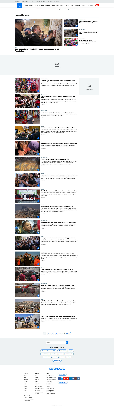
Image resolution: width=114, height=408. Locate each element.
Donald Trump (65, 9)
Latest (26, 5)
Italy (69, 357)
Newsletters (62, 382)
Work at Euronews (50, 388)
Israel (16, 47)
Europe (31, 5)
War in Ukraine (54, 9)
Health (71, 5)
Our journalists (27, 395)
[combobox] (61, 2)
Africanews (37, 390)
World (35, 5)
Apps (36, 384)
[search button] (55, 2)
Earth (67, 5)
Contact (48, 386)
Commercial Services (51, 377)
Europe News (44, 110)
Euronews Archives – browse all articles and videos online (29, 399)
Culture (62, 5)
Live (97, 5)
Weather (37, 379)
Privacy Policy (50, 383)
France (62, 357)
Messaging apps (38, 386)
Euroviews (77, 5)
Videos (25, 392)
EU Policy (41, 5)
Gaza (42, 236)
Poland (55, 357)
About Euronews (50, 375)
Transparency (49, 384)
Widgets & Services (39, 388)
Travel (53, 5)
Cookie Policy (49, 381)
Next (57, 5)
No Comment (82, 19)
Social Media (57, 360)
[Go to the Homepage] (19, 5)
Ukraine (72, 9)
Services (37, 373)
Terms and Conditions (51, 379)
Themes (26, 373)
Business (47, 5)
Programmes (26, 393)
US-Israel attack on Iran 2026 (43, 9)
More (48, 373)
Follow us (37, 383)
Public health (69, 353)
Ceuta (76, 9)
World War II (47, 357)
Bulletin (36, 377)
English (17, 1)
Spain (60, 9)
